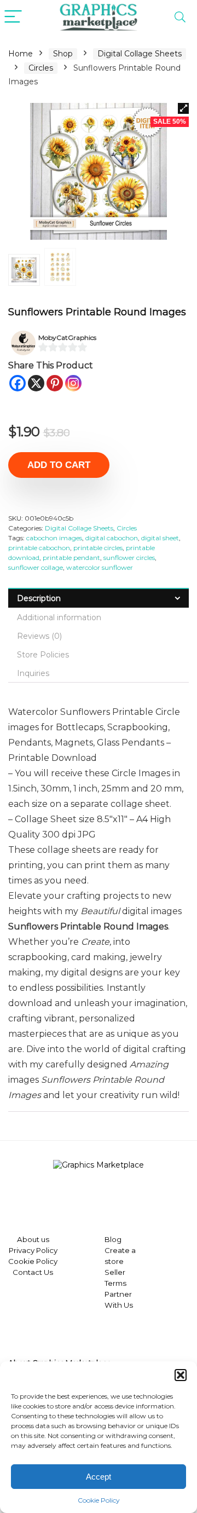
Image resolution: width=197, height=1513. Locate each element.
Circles (40, 68)
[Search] (180, 17)
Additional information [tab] (59, 617)
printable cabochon (39, 548)
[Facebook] (17, 383)
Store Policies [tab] (43, 655)
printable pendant (71, 557)
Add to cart (58, 465)
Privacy (21, 1250)
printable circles (98, 548)
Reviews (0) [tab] (39, 636)
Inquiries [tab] (33, 673)
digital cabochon (111, 538)
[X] (36, 383)
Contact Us (33, 1272)
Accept (98, 1476)
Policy (45, 1250)
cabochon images (54, 538)
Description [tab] (39, 598)
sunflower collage (35, 567)
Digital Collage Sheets (139, 54)
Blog (113, 1239)
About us (33, 1239)
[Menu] (13, 17)
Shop (63, 54)
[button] (180, 1375)
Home (20, 54)
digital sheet (160, 538)
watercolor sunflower (99, 567)
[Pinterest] (55, 383)
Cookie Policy (99, 1500)
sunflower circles (129, 557)
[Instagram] (73, 383)
